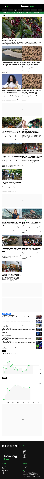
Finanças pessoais (5, 470)
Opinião (3, 471)
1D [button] (3, 353)
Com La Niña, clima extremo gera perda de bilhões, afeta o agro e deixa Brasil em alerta (11, 184)
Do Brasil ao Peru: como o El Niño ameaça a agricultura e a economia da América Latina (12, 158)
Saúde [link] (40, 10)
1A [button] (11, 353)
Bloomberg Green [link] (27, 10)
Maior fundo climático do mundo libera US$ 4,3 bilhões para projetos (11, 92)
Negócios (3, 464)
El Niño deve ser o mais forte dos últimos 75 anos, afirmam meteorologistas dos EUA (31, 92)
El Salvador (24, 458)
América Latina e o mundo (27, 446)
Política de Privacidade (26, 466)
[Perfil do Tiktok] (16, 446)
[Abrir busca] (5, 6)
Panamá (24, 455)
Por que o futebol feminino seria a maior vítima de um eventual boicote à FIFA (18, 321)
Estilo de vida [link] (34, 10)
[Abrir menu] (3, 6)
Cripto (3, 473)
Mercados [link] (10, 10)
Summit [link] (20, 10)
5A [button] (15, 353)
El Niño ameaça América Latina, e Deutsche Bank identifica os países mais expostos (31, 64)
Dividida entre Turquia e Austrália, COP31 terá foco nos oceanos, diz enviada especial (31, 224)
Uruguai (24, 456)
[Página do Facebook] (3, 446)
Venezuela (24, 451)
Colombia (24, 450)
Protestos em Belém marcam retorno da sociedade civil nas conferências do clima (31, 250)
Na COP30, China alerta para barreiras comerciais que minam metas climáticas (11, 275)
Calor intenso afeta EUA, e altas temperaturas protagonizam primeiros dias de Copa (31, 132)
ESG (3, 469)
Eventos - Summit (25, 471)
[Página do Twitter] (5, 446)
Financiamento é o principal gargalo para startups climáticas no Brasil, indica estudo (11, 250)
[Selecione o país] (14, 6)
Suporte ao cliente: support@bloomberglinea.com (30, 473)
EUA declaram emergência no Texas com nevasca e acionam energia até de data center (32, 158)
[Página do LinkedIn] (13, 446)
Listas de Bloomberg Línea (6, 466)
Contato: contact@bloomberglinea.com (29, 472)
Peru (23, 453)
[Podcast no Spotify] (18, 446)
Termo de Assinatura (26, 465)
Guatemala (24, 459)
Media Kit (24, 467)
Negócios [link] (4, 10)
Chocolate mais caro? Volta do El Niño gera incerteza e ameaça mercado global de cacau (11, 133)
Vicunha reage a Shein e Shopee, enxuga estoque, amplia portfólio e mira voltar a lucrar (25, 12)
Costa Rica (24, 457)
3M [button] (7, 353)
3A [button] (13, 353)
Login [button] (41, 6)
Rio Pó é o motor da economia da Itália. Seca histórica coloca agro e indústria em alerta (11, 64)
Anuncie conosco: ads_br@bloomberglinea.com (30, 474)
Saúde (3, 472)
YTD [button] (9, 353)
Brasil (24, 447)
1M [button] (5, 353)
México (24, 448)
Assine (24, 464)
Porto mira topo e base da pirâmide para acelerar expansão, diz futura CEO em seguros (11, 224)
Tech (3, 467)
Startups (3, 468)
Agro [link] (15, 10)
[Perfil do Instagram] (11, 446)
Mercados (3, 465)
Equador (24, 454)
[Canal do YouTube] (8, 446)
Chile (23, 452)
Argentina (24, 449)
